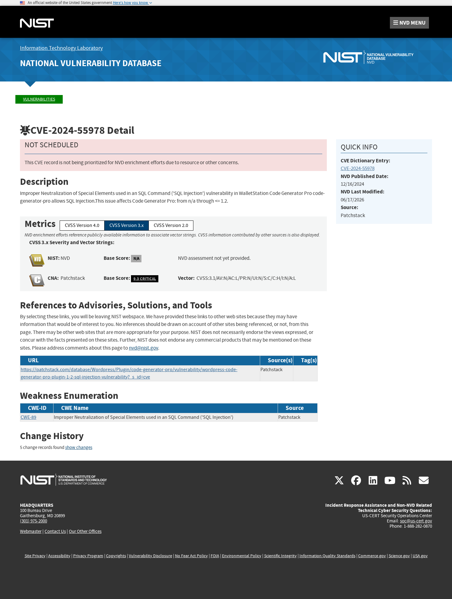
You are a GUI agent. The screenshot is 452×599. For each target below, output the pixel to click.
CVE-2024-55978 (358, 168)
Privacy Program (88, 556)
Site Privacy (35, 556)
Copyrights (116, 556)
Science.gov (399, 556)
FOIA (215, 556)
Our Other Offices (85, 531)
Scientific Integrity (280, 556)
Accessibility (59, 556)
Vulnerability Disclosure (150, 556)
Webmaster (31, 531)
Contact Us (55, 531)
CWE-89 (28, 417)
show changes (78, 447)
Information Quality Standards (327, 556)
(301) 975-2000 (33, 521)
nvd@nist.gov (143, 348)
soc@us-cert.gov (416, 521)
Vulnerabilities (39, 99)
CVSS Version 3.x (126, 225)
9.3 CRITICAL (144, 278)
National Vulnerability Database (90, 63)
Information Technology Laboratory (61, 48)
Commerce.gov (372, 556)
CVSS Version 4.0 (82, 225)
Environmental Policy (241, 556)
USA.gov (420, 556)
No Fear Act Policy (191, 556)
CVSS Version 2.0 (171, 225)
